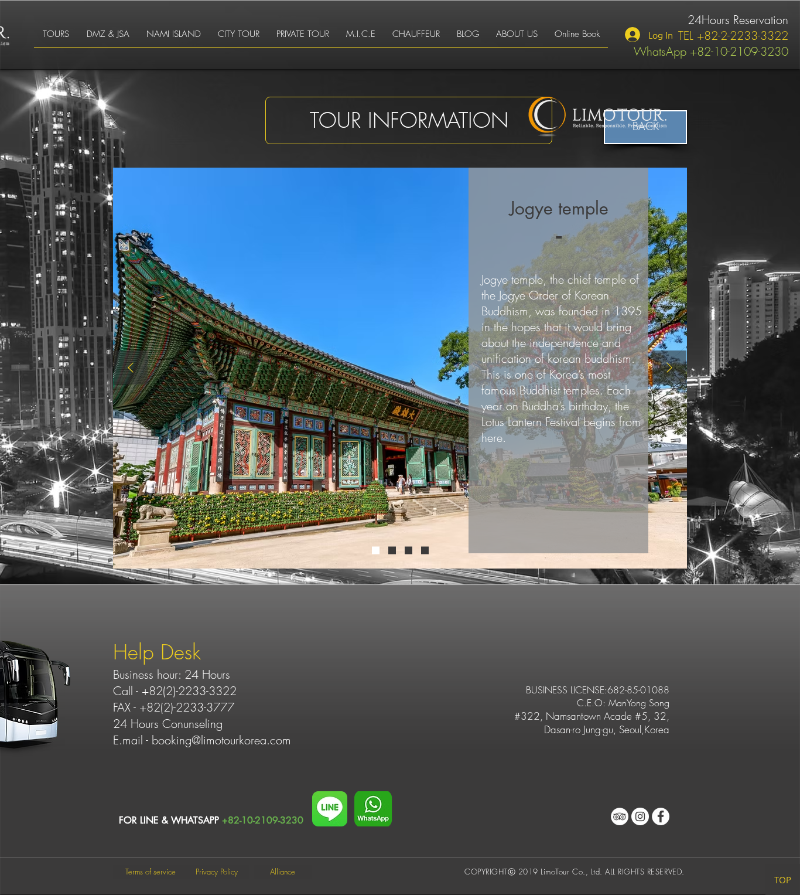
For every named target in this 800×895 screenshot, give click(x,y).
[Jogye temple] (376, 550)
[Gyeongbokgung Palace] (425, 550)
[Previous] (131, 368)
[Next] (669, 368)
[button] (56, 38)
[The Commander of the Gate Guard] (408, 550)
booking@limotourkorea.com (221, 740)
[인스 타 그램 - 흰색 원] (640, 816)
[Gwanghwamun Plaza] (392, 550)
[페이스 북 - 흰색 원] (660, 816)
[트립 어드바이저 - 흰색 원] (619, 816)
